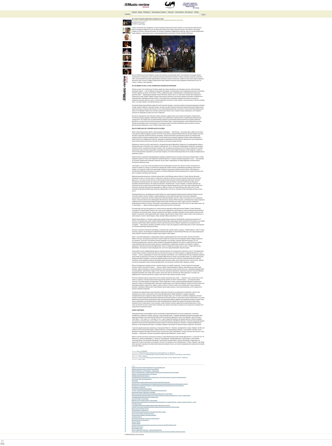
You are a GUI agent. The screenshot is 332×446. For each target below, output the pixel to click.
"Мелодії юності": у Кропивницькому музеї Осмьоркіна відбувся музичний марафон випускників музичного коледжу (160, 384)
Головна (127, 14)
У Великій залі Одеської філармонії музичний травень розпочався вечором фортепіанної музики (155, 407)
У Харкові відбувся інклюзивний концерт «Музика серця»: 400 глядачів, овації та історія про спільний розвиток (159, 377)
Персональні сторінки (159, 12)
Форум (196, 12)
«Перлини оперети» (137, 417)
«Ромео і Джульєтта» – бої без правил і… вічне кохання (145, 370)
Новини (134, 12)
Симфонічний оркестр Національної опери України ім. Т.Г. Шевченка (157, 353)
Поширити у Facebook (138, 23)
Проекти (171, 12)
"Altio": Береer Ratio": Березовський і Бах (142, 379)
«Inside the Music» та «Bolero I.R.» (140, 410)
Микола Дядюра (143, 356)
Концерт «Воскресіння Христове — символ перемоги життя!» (147, 430)
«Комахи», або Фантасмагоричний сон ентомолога (144, 374)
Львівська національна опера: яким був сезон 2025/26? (145, 369)
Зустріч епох (135, 380)
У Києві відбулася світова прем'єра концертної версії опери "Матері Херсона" (151, 382)
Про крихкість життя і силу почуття (140, 420)
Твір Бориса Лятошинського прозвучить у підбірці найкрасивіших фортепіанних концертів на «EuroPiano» (158, 385)
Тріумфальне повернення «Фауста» (140, 375)
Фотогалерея (179, 12)
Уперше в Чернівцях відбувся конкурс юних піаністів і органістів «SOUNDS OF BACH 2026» (154, 425)
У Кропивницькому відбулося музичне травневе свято (145, 397)
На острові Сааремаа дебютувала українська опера (148, 18)
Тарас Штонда (186, 354)
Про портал (189, 12)
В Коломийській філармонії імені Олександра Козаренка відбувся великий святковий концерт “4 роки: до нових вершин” (161, 395)
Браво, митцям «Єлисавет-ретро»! (140, 408)
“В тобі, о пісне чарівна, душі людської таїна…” (143, 413)
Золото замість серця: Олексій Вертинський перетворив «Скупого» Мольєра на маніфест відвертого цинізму (158, 431)
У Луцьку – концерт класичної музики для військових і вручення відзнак (149, 390)
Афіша (140, 12)
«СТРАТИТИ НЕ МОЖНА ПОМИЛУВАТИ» (142, 389)
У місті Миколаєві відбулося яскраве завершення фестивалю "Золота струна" (151, 405)
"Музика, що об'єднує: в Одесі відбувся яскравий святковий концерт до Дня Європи (152, 394)
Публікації (146, 12)
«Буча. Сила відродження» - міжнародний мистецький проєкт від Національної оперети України (155, 372)
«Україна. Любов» (136, 423)
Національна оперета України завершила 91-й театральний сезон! (148, 367)
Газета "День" (141, 24)
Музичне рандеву (136, 421)
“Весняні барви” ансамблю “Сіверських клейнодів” (144, 415)
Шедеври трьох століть (137, 426)
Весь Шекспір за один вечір (138, 387)
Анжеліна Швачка (160, 354)
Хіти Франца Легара (137, 403)
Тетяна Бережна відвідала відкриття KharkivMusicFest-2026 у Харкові (149, 412)
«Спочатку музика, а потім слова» (140, 398)
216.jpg (2, 444)
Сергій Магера (178, 354)
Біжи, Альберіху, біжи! (137, 428)
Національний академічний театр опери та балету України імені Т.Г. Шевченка (167, 357)
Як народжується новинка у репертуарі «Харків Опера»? (146, 418)
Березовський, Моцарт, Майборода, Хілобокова (143, 392)
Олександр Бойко (149, 354)
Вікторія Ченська (169, 354)
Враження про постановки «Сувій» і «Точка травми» (144, 400)
